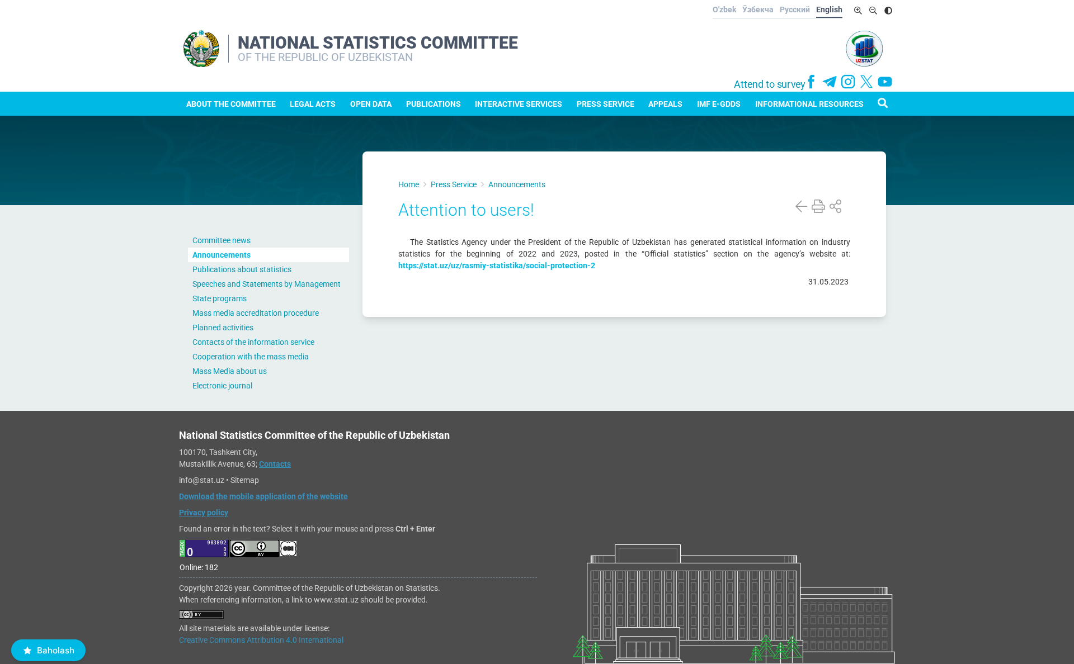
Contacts (275, 463)
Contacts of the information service (253, 342)
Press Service (605, 103)
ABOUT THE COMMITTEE (231, 103)
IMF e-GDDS (719, 103)
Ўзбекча (758, 9)
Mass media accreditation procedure (255, 313)
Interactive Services (518, 103)
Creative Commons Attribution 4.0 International (261, 639)
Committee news (221, 240)
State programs (219, 298)
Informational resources (809, 103)
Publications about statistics (241, 269)
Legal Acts (313, 103)
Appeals (665, 103)
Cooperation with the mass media (250, 356)
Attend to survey (769, 84)
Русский (795, 9)
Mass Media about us (229, 371)
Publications (433, 103)
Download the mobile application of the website (263, 496)
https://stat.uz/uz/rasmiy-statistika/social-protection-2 (496, 265)
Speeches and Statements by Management (266, 283)
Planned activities (222, 327)
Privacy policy (203, 512)
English (829, 9)
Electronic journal (222, 385)
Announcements (221, 254)
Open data (371, 103)
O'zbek (724, 9)
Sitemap (244, 480)
